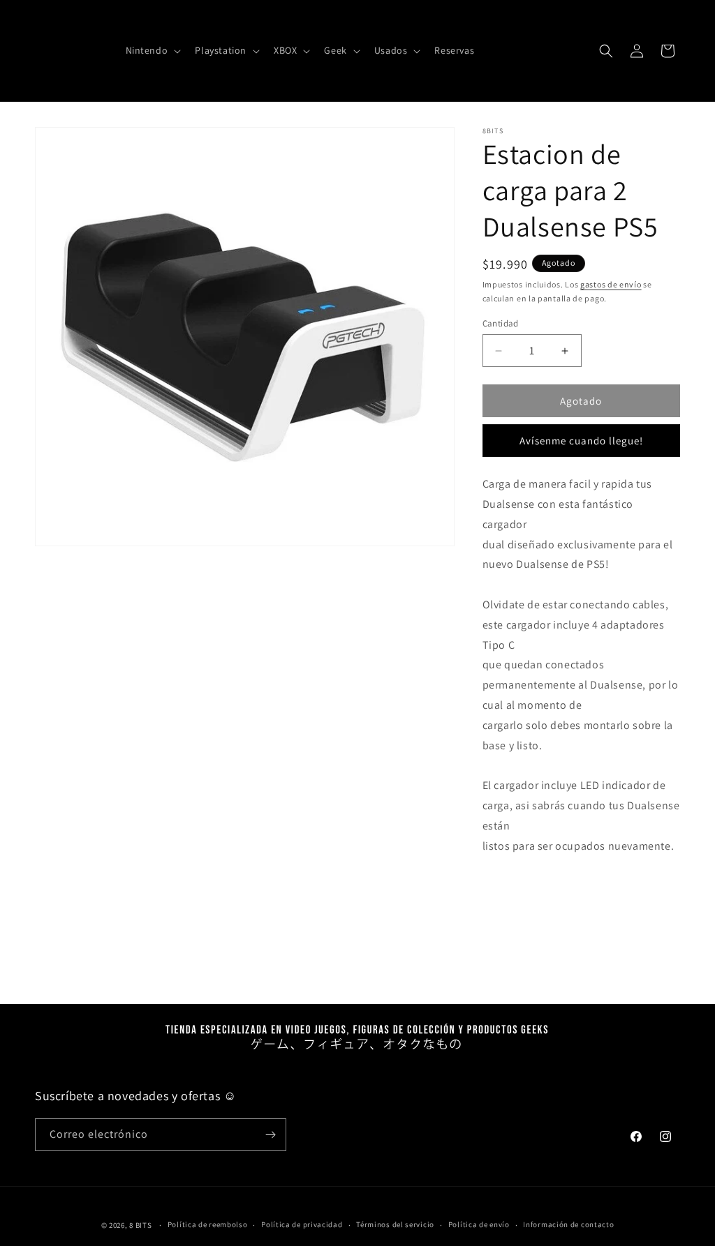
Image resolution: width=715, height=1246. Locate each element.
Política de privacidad (301, 1224)
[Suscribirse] (270, 1134)
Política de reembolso (208, 1224)
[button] (152, 50)
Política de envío (479, 1224)
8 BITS (140, 1225)
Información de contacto (568, 1224)
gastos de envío (611, 284)
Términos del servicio (395, 1224)
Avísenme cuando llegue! (581, 440)
